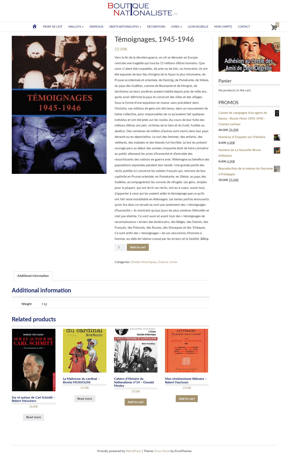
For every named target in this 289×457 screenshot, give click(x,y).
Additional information (33, 275)
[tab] (33, 276)
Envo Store (162, 451)
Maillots (75, 27)
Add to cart (138, 247)
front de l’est (53, 27)
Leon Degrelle (198, 27)
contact (244, 27)
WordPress (133, 451)
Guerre (163, 262)
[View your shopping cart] (274, 29)
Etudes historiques (143, 262)
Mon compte (223, 27)
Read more (33, 417)
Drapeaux (96, 27)
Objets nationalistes (124, 27)
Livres (175, 27)
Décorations (156, 27)
